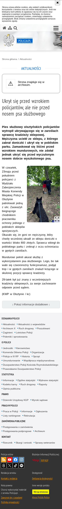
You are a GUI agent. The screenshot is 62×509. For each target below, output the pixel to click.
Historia (26, 356)
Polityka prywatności (10, 502)
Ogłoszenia (41, 411)
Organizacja (38, 352)
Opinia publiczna (11, 388)
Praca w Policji (10, 405)
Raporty (43, 384)
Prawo (5, 394)
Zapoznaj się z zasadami (11, 497)
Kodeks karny (10, 384)
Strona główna (9, 59)
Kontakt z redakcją (9, 478)
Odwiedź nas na (9, 459)
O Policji (6, 342)
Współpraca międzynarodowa (38, 360)
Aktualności (26, 59)
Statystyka (8, 374)
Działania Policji (11, 318)
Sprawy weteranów (45, 442)
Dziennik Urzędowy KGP (15, 400)
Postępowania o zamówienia (18, 427)
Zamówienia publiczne (13, 421)
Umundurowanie (11, 360)
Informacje (8, 380)
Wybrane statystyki (48, 380)
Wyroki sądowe (40, 400)
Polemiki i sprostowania (15, 336)
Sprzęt (36, 356)
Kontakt (6, 437)
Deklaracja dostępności (42, 478)
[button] (56, 28)
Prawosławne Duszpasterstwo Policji (22, 369)
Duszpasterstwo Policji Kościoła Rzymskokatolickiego (30, 364)
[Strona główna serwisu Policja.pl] (4, 28)
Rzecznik (7, 442)
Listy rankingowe (12, 415)
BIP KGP (44, 460)
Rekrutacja (29, 415)
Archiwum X (9, 328)
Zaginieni (8, 332)
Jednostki (8, 348)
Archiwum (40, 431)
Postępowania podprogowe (17, 431)
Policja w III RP (11, 356)
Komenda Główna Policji (15, 352)
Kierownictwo (23, 348)
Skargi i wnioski (24, 442)
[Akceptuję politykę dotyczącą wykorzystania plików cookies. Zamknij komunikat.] (57, 2)
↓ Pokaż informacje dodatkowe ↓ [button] (31, 304)
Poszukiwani (43, 328)
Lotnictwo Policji (24, 332)
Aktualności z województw (31, 324)
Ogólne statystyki (26, 380)
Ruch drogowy (26, 328)
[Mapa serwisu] (10, 28)
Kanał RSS (3, 459)
